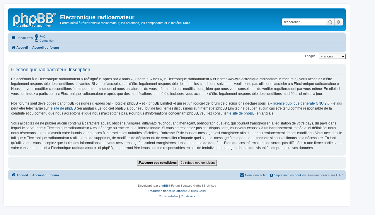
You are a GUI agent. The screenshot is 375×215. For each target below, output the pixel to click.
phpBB (163, 185)
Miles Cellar (198, 190)
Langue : (311, 56)
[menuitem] (39, 36)
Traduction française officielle (167, 190)
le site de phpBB (63, 108)
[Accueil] (35, 19)
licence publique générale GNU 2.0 (301, 103)
